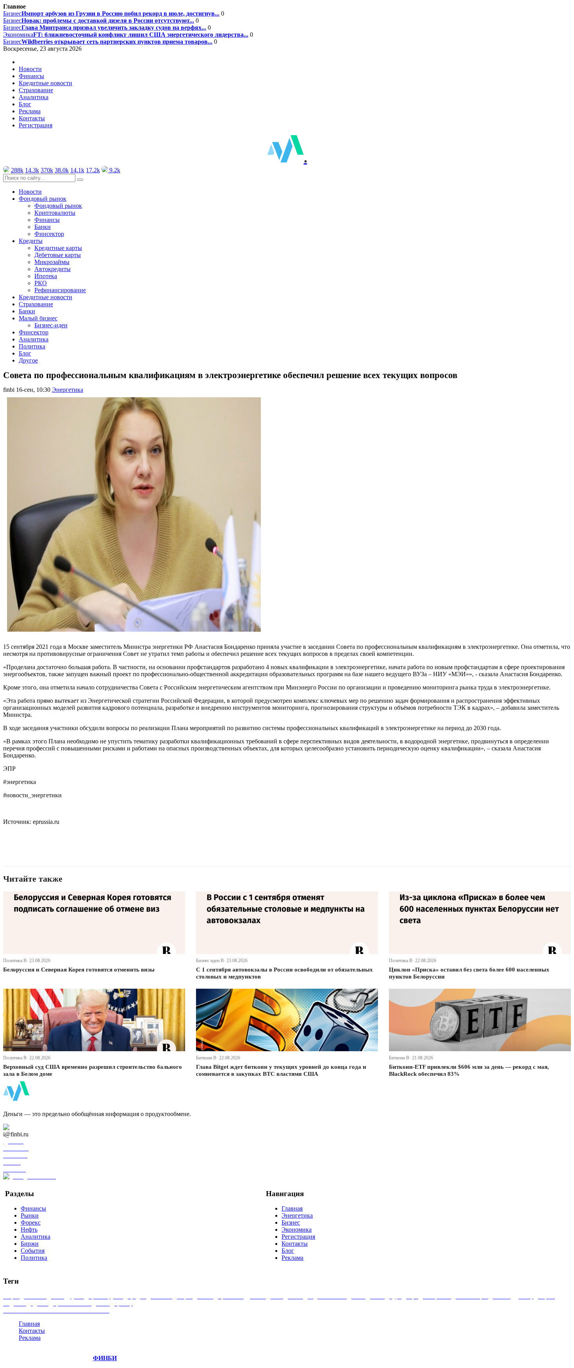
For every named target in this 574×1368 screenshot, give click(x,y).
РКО (40, 283)
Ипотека (45, 276)
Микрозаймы (52, 262)
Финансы (31, 76)
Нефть (29, 1229)
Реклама (30, 111)
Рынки (30, 1215)
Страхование (36, 90)
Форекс (31, 1222)
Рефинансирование (60, 290)
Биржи (30, 1243)
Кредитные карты (58, 248)
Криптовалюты (54, 212)
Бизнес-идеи (51, 325)
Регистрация (35, 125)
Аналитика (33, 97)
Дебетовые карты (57, 255)
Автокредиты (52, 269)
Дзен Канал (28, 1127)
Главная (292, 1208)
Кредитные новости (45, 83)
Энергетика (67, 389)
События (33, 1250)
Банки (42, 226)
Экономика (125, 34)
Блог (25, 104)
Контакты (32, 118)
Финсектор (49, 233)
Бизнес (111, 13)
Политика (32, 346)
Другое (28, 360)
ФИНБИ (105, 1358)
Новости (30, 69)
